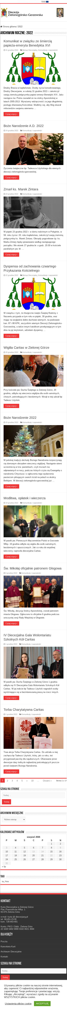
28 (42, 859)
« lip (4, 866)
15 (51, 851)
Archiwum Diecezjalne (11, 951)
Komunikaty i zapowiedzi (48, 50)
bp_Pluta (5, 881)
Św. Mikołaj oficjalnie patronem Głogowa (32, 568)
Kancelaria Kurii (8, 946)
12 (24, 851)
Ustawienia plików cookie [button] (18, 1003)
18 (15, 855)
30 (60, 859)
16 (60, 851)
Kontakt (4, 956)
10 (32, 781)
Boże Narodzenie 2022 (20, 417)
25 (15, 859)
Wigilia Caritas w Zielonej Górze (26, 347)
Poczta (4, 941)
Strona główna (9, 26)
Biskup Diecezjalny (29, 50)
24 (7, 859)
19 (24, 855)
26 (24, 859)
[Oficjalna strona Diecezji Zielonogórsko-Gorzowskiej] (33, 12)
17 (7, 855)
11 (15, 851)
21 (42, 855)
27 (33, 859)
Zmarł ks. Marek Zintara (21, 189)
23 (60, 855)
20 (33, 855)
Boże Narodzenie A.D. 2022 (24, 126)
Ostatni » (47, 781)
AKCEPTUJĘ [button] (42, 1003)
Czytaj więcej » (11, 114)
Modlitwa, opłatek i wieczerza (25, 498)
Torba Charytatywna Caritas (24, 709)
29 (51, 859)
